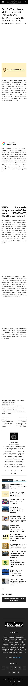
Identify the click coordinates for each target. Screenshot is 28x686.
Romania (7, 5)
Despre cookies (20, 679)
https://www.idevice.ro (14, 444)
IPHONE (18, 681)
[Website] (12, 473)
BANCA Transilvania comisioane (8, 402)
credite (19, 409)
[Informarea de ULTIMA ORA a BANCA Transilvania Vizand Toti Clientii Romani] (5, 546)
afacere (9, 400)
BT (16, 406)
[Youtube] (15, 473)
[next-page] (5, 589)
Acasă (3, 5)
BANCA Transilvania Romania (8, 406)
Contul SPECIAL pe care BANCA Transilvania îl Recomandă (17, 501)
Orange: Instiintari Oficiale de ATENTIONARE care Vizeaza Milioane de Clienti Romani (21, 423)
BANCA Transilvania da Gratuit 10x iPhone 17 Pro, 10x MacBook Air (18, 494)
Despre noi (9, 678)
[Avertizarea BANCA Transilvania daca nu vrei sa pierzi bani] (5, 486)
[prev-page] (3, 589)
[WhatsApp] (9, 672)
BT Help (20, 406)
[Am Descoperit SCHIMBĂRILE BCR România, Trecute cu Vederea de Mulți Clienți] (5, 527)
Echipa (9, 681)
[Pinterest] (15, 471)
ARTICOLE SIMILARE (7, 480)
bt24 (3, 409)
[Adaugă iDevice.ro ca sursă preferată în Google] (14, 143)
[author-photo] (14, 440)
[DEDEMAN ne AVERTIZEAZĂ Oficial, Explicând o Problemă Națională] (5, 509)
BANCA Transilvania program (8, 404)
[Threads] (18, 672)
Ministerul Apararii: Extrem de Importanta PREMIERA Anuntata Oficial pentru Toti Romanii (7, 423)
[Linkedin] (12, 471)
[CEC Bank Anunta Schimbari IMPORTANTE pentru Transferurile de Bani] (5, 562)
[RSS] (15, 668)
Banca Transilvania (20, 400)
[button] (2, 2)
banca (13, 400)
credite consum (5, 411)
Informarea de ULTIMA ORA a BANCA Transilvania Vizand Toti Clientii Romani (18, 546)
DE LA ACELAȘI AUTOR (19, 480)
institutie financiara (21, 411)
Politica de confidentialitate (9, 679)
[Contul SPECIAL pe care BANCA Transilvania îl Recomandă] (5, 501)
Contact (13, 681)
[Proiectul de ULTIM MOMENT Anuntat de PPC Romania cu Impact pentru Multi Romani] (5, 536)
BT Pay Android (5, 407)
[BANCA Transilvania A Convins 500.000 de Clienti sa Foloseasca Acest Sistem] (5, 581)
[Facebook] (6, 471)
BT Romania (20, 407)
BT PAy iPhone (13, 407)
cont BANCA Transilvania (11, 409)
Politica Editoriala (16, 678)
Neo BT (3, 413)
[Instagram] (9, 471)
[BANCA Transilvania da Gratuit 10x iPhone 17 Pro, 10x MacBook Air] (5, 494)
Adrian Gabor (8, 23)
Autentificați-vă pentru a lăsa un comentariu (14, 599)
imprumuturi (13, 411)
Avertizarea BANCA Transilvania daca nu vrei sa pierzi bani (18, 486)
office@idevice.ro (17, 657)
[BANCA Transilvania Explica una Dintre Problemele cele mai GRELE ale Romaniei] (5, 572)
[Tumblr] (19, 471)
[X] (22, 471)
